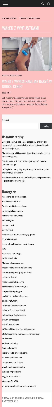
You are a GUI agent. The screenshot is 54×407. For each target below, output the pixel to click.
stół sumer (7, 338)
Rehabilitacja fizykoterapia (14, 315)
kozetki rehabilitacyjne (12, 253)
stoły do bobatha (10, 343)
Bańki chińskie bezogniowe (14, 206)
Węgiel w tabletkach (11, 376)
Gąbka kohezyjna (9, 239)
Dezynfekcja (7, 230)
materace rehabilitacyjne (13, 282)
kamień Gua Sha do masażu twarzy (18, 244)
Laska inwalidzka (9, 258)
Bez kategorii (8, 220)
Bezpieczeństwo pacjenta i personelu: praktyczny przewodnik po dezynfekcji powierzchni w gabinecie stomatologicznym (25, 145)
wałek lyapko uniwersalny (13, 367)
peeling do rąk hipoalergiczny (15, 296)
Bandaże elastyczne (11, 201)
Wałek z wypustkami (12, 75)
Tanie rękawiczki (9, 348)
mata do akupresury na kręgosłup (17, 268)
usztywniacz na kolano (12, 362)
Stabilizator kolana (10, 324)
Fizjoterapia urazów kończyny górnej (18, 234)
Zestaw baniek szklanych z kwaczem (19, 386)
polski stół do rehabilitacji (13, 310)
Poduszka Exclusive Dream (14, 305)
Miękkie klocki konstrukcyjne (15, 286)
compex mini (8, 225)
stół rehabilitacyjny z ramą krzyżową (18, 329)
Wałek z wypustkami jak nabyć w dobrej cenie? (27, 84)
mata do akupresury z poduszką (16, 272)
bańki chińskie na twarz (12, 215)
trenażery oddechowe (12, 357)
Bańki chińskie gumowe (12, 211)
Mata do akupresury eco (13, 263)
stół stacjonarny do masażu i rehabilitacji (20, 334)
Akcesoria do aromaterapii (14, 197)
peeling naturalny (9, 301)
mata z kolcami (9, 277)
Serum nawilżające (10, 320)
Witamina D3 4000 (10, 381)
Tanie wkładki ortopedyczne (14, 353)
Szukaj (5, 120)
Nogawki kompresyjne (12, 291)
